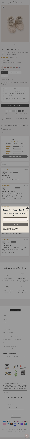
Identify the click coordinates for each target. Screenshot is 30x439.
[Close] (27, 208)
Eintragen (15, 224)
